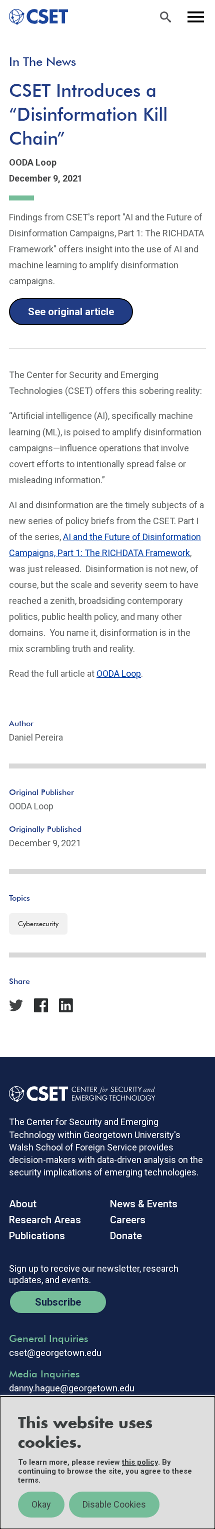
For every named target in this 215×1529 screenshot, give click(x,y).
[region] (107, 1462)
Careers (128, 1220)
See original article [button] (71, 312)
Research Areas (45, 1220)
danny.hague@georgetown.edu (71, 1388)
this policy (140, 1462)
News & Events (144, 1204)
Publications (37, 1236)
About (22, 1204)
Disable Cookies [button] (114, 1504)
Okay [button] (41, 1504)
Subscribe (58, 1302)
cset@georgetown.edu (55, 1352)
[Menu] (195, 16)
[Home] (34, 17)
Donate (126, 1236)
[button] (45, 995)
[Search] (165, 16)
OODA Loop (118, 673)
